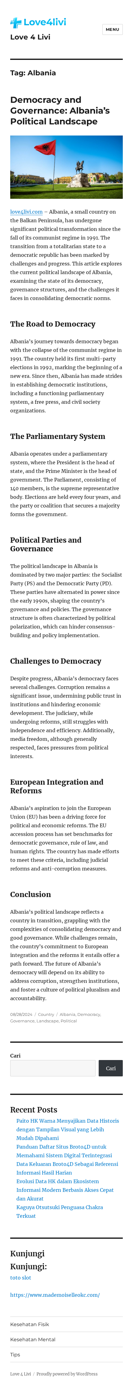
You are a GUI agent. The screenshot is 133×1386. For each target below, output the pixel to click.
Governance (22, 1020)
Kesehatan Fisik (29, 1324)
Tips (15, 1355)
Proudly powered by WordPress (67, 1374)
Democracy (88, 1014)
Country (46, 1014)
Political (69, 1020)
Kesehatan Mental (32, 1339)
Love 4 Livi (30, 37)
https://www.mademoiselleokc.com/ (55, 1295)
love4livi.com (26, 212)
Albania (67, 1014)
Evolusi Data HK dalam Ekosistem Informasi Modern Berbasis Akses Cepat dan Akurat (65, 1190)
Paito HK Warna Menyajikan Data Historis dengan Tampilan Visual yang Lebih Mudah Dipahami (67, 1129)
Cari (15, 1056)
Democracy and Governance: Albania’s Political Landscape (60, 110)
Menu (112, 29)
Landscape (47, 1020)
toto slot (20, 1278)
